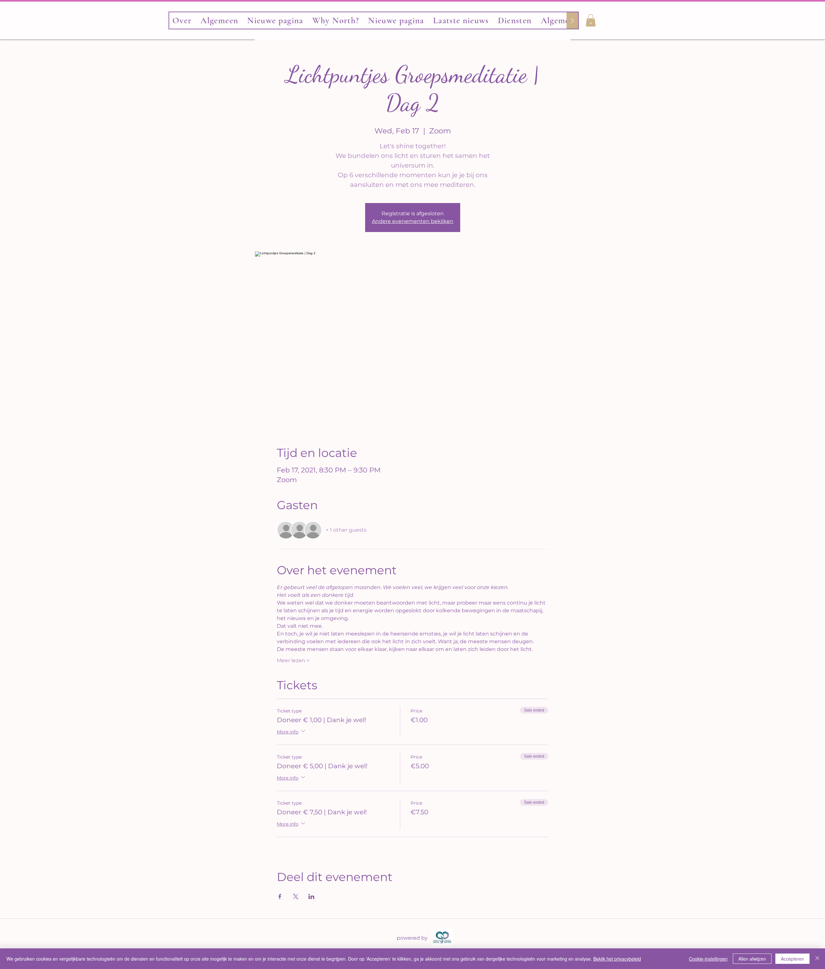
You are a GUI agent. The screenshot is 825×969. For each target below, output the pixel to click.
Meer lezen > (293, 660)
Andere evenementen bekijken (412, 221)
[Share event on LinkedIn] (311, 896)
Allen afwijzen (752, 958)
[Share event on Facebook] (280, 896)
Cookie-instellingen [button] (708, 958)
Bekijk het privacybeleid (617, 958)
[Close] (817, 959)
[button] (591, 20)
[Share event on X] (296, 896)
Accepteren (792, 958)
